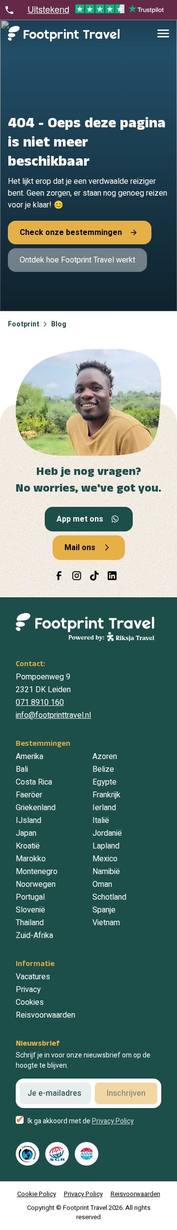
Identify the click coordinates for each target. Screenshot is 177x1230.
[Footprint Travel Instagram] (77, 576)
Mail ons (79, 548)
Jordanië (107, 833)
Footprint (23, 324)
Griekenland (36, 808)
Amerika (29, 756)
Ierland (104, 808)
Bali (22, 769)
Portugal (30, 897)
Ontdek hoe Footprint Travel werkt (77, 260)
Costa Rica (34, 782)
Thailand (30, 923)
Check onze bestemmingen (71, 232)
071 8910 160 (40, 702)
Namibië (106, 872)
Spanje (104, 910)
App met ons (80, 519)
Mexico (105, 859)
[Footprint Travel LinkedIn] (112, 576)
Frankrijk (106, 795)
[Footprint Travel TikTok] (94, 576)
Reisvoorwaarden (45, 1015)
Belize (103, 769)
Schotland (109, 897)
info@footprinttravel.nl (53, 715)
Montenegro (37, 872)
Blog (58, 324)
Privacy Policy (113, 1121)
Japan (26, 833)
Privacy (28, 990)
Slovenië (30, 910)
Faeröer (29, 795)
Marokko (31, 859)
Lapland (105, 846)
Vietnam (106, 923)
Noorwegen (36, 884)
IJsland (28, 820)
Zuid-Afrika (34, 935)
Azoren (104, 756)
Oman (102, 884)
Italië (100, 820)
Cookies (30, 1002)
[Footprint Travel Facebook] (59, 576)
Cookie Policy (36, 1194)
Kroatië (28, 846)
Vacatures (33, 977)
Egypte (104, 782)
